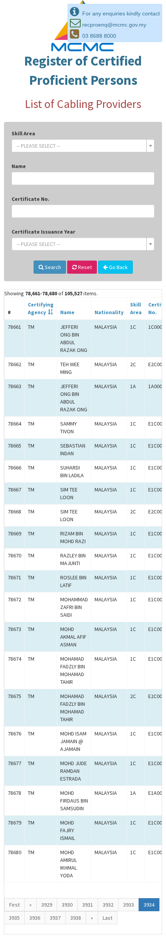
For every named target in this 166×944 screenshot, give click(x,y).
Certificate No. (30, 198)
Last (107, 917)
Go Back (118, 267)
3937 (55, 917)
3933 (128, 904)
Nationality (109, 312)
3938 (75, 917)
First (14, 904)
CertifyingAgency (41, 308)
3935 (14, 917)
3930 (67, 904)
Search (52, 267)
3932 (108, 904)
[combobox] (83, 145)
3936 (34, 917)
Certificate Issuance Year (43, 231)
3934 (149, 904)
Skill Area (23, 133)
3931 (87, 904)
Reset (84, 267)
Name (19, 166)
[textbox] (81, 146)
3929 (46, 904)
